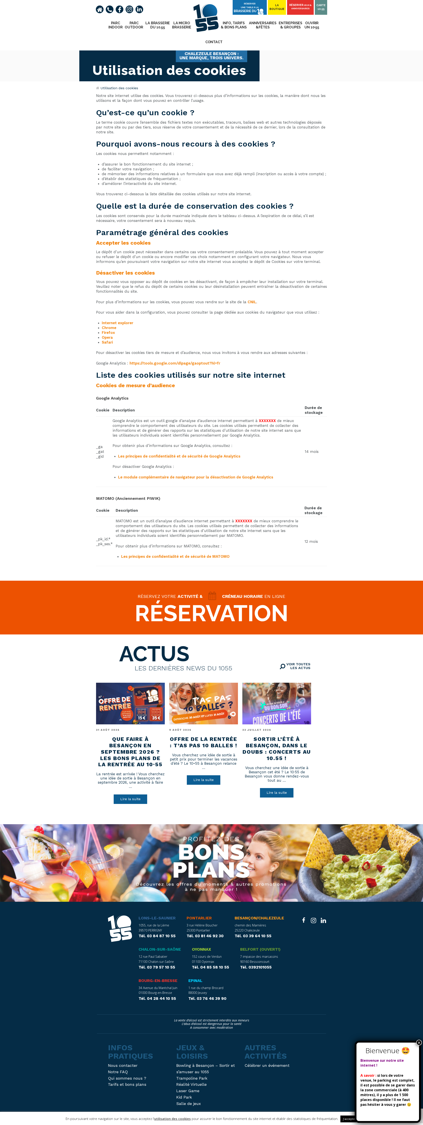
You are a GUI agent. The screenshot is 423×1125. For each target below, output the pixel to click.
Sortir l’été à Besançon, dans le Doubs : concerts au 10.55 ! (277, 748)
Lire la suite (130, 799)
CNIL (252, 302)
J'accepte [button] (349, 1119)
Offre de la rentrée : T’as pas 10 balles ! (203, 742)
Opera (107, 337)
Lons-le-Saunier (157, 918)
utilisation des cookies (172, 1118)
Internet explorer (117, 323)
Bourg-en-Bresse (158, 980)
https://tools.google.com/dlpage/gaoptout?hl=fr (175, 363)
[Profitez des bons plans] (211, 863)
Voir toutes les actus (297, 666)
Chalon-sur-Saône (160, 949)
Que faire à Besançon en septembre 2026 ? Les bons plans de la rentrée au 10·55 (130, 752)
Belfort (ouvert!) (260, 949)
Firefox (108, 332)
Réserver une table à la (246, 7)
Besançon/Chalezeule (259, 918)
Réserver (300, 7)
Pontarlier (199, 918)
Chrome (109, 327)
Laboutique (276, 7)
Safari (107, 342)
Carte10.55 (321, 7)
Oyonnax (201, 949)
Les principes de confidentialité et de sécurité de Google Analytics (179, 456)
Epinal (195, 980)
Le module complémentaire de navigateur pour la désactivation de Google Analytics (195, 477)
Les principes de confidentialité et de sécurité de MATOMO (175, 556)
